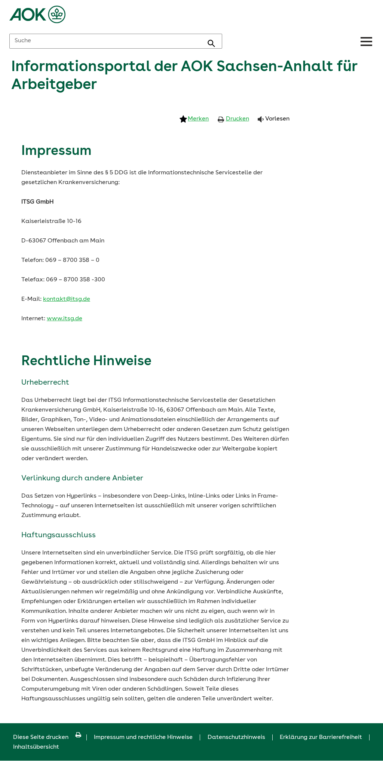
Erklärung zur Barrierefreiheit (321, 737)
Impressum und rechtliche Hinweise (143, 737)
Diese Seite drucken (40, 737)
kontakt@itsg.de (66, 299)
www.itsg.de (64, 319)
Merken (198, 119)
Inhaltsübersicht (36, 747)
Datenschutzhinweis (236, 737)
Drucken (237, 119)
